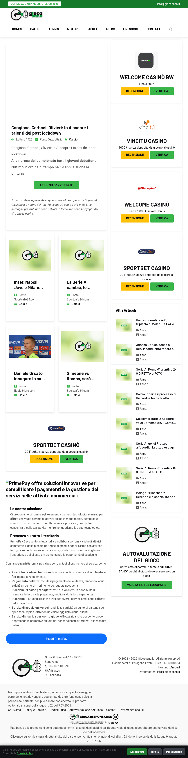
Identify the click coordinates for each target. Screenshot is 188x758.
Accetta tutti (137, 751)
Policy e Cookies (35, 710)
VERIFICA (71, 459)
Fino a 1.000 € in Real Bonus (147, 211)
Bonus (17, 29)
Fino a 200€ (146, 84)
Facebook (54, 675)
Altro (110, 29)
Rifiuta (155, 751)
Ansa (143, 330)
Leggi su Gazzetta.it (56, 185)
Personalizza (174, 751)
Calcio (35, 29)
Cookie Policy (25, 753)
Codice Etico (58, 710)
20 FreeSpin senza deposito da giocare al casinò (56, 451)
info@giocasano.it (168, 4)
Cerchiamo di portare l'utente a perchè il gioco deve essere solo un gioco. (147, 571)
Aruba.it (175, 667)
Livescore (131, 29)
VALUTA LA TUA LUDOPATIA (147, 585)
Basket (92, 29)
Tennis (54, 29)
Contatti (154, 29)
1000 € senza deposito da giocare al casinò (147, 147)
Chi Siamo (14, 710)
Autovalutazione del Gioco (86, 710)
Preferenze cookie (132, 710)
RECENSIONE (44, 459)
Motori (72, 29)
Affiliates (54, 670)
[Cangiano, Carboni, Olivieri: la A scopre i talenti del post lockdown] (56, 81)
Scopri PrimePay (56, 638)
